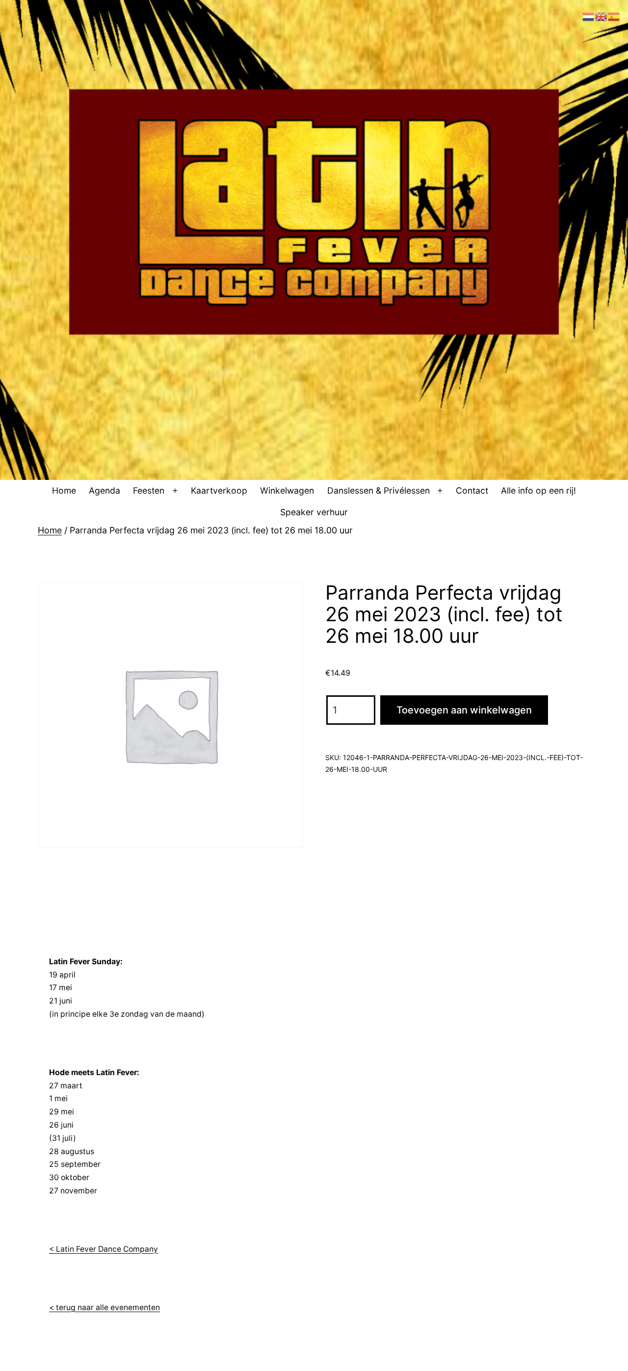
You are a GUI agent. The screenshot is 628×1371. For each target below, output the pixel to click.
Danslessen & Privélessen (378, 490)
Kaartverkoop (219, 490)
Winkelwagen (287, 490)
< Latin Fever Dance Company (103, 1249)
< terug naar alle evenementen (104, 1307)
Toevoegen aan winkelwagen (464, 710)
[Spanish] (614, 16)
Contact (472, 490)
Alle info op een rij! (538, 490)
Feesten (148, 490)
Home (64, 490)
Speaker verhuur (314, 512)
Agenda (104, 490)
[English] (601, 16)
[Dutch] (588, 16)
